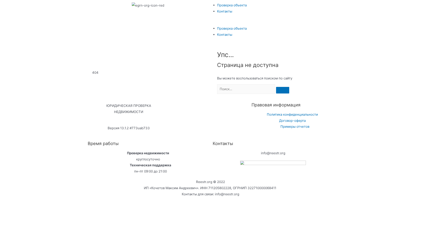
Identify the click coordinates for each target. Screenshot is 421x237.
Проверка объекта (232, 5)
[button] (273, 22)
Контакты (224, 11)
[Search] (282, 90)
